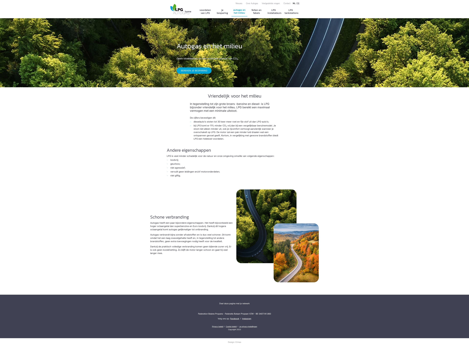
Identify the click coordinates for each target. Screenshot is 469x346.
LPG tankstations (291, 11)
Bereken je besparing (194, 70)
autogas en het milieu (239, 11)
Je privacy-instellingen (248, 326)
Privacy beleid (217, 326)
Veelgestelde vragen (271, 3)
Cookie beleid (231, 326)
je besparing (222, 11)
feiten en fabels (256, 11)
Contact (286, 3)
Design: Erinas (234, 342)
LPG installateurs (274, 11)
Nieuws (239, 3)
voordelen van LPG (205, 11)
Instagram (246, 318)
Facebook (234, 318)
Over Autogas (252, 3)
